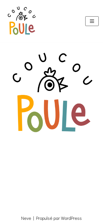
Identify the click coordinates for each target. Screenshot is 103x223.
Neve (26, 218)
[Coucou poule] (21, 21)
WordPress (71, 218)
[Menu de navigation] (92, 21)
